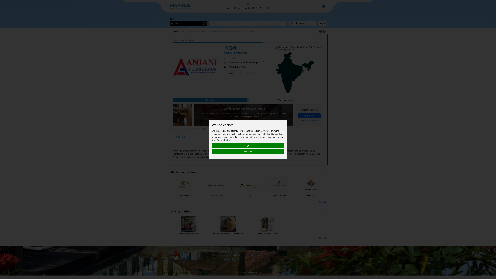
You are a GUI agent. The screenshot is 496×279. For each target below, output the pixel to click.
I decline (248, 152)
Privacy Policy (223, 140)
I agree (248, 145)
